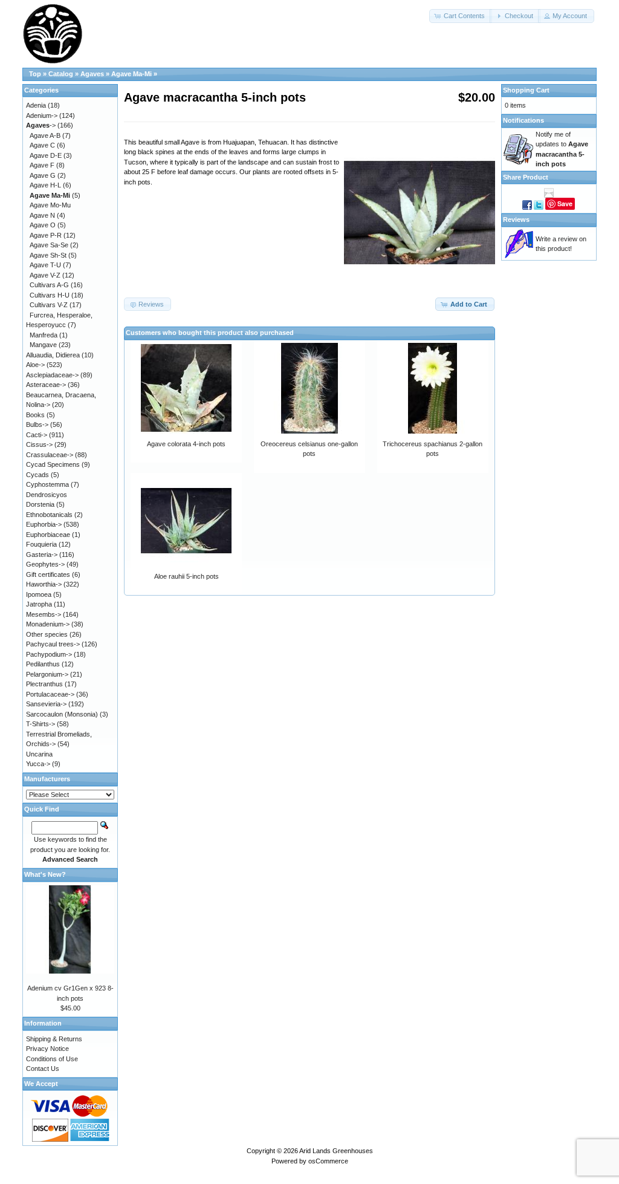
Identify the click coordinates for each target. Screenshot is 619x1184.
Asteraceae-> (46, 384)
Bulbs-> (37, 424)
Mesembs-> (43, 614)
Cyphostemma (47, 484)
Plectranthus (44, 684)
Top (35, 73)
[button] (460, 16)
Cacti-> (36, 434)
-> (41, 125)
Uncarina (39, 754)
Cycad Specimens (53, 464)
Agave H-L (45, 185)
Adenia (36, 105)
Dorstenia (40, 504)
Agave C (42, 145)
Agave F (42, 165)
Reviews (516, 219)
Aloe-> (35, 364)
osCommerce (328, 1161)
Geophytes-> (45, 564)
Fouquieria (41, 544)
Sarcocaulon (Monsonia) (62, 714)
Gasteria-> (41, 554)
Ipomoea (38, 594)
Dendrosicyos (46, 494)
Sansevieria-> (46, 703)
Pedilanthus (43, 664)
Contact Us (42, 1068)
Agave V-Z (45, 275)
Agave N (42, 215)
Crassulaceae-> (49, 454)
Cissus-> (39, 444)
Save (564, 203)
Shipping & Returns (54, 1039)
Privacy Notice (47, 1048)
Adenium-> (41, 115)
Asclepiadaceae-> (52, 375)
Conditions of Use (52, 1058)
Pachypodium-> (49, 654)
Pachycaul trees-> (53, 644)
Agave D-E (46, 155)
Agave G (43, 175)
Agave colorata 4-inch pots (186, 443)
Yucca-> (38, 763)
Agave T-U (45, 264)
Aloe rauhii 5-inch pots (186, 576)
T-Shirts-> (40, 723)
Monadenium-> (48, 624)
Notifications (523, 120)
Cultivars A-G (49, 284)
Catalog (60, 73)
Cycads (37, 474)
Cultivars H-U (50, 295)
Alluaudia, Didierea (53, 355)
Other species (47, 634)
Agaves (92, 73)
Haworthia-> (44, 584)
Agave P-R (46, 235)
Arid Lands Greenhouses (336, 1150)
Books (35, 414)
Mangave (43, 344)
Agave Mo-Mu (50, 205)
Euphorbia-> (44, 524)
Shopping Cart (526, 90)
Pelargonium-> (47, 674)
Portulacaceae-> (50, 694)
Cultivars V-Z (49, 304)
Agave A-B (45, 135)
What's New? (45, 874)
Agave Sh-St (48, 255)
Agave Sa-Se (49, 245)
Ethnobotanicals (49, 514)
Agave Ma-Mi (131, 73)
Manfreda (43, 335)
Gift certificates (48, 574)
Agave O (43, 225)
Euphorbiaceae (48, 534)
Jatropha (39, 604)
